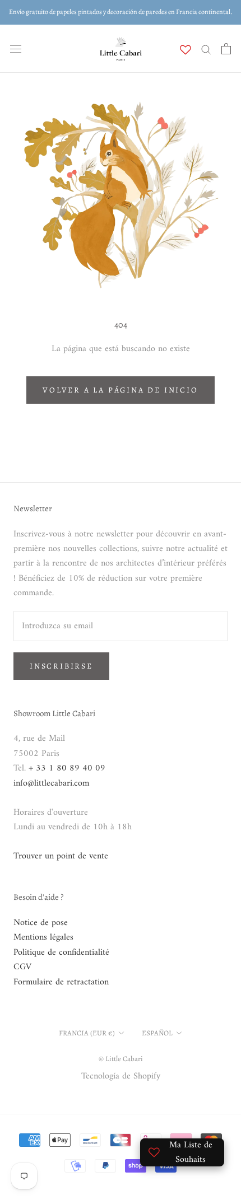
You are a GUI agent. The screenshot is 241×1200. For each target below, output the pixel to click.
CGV (22, 967)
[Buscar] (206, 49)
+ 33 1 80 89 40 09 (67, 768)
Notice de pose (40, 923)
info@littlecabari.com (51, 783)
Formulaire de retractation (61, 982)
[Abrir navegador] (15, 48)
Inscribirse (61, 666)
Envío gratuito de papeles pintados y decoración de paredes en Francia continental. (121, 11)
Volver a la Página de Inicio (120, 390)
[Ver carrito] (226, 48)
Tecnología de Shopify (120, 1076)
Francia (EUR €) (87, 1033)
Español (157, 1033)
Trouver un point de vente (60, 856)
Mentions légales (43, 937)
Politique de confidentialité (61, 952)
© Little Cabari (121, 1058)
